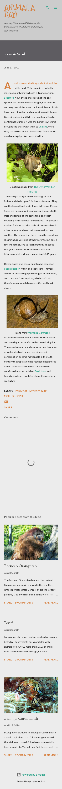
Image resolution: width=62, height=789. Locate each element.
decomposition (12, 268)
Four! (8, 622)
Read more (51, 602)
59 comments (24, 602)
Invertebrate (38, 391)
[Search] (47, 6)
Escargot (9, 97)
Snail (20, 395)
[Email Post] (6, 403)
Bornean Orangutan (20, 565)
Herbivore (21, 391)
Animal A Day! (19, 11)
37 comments (24, 755)
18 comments (24, 659)
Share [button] (8, 407)
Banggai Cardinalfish (21, 718)
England (43, 126)
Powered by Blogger (33, 774)
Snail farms (40, 371)
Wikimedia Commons (38, 332)
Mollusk (10, 395)
